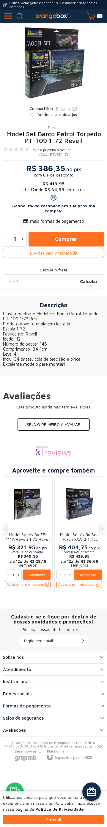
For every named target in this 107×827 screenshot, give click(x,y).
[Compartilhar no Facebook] (57, 109)
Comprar (66, 239)
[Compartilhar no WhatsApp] (63, 109)
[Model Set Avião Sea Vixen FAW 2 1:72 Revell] (79, 533)
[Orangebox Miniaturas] (51, 16)
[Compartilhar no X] (69, 109)
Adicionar (36, 574)
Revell (53, 127)
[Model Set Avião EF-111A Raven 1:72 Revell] (27, 533)
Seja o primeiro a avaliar (54, 424)
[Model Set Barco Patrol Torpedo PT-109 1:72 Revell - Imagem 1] (53, 63)
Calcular (89, 281)
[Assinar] (83, 641)
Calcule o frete (53, 270)
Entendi (53, 819)
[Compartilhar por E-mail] (75, 109)
